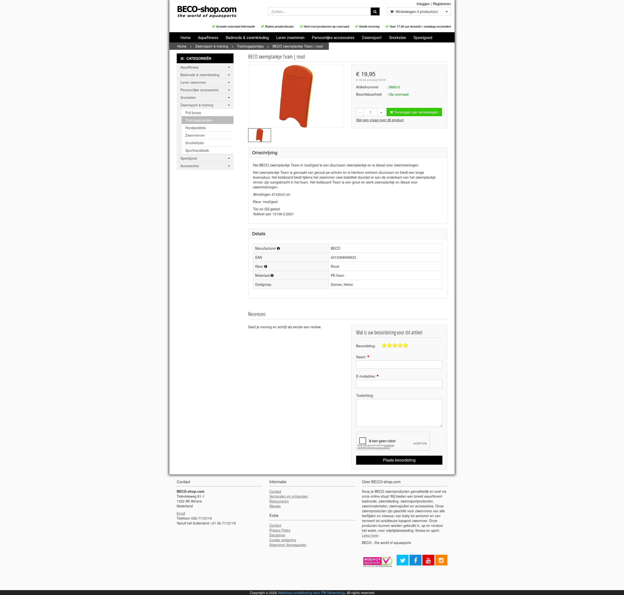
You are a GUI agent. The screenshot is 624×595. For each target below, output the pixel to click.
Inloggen (423, 3)
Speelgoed (422, 37)
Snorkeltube (194, 142)
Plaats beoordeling (399, 460)
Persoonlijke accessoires (333, 37)
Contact (275, 491)
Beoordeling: (366, 345)
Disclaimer (277, 535)
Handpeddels (195, 127)
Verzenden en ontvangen (288, 496)
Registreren (442, 3)
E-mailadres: (366, 376)
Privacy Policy (280, 530)
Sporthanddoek (197, 150)
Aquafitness (208, 37)
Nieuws (275, 505)
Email (181, 513)
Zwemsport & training (211, 46)
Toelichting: (365, 395)
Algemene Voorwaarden (287, 544)
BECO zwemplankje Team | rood (298, 46)
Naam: (361, 356)
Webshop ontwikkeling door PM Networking (311, 592)
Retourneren (279, 501)
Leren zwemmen (290, 37)
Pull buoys (193, 112)
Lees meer (370, 535)
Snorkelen (397, 37)
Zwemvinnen (195, 135)
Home (185, 37)
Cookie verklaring (282, 539)
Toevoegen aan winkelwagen (416, 112)
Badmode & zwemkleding (247, 37)
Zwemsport (372, 37)
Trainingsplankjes (250, 46)
